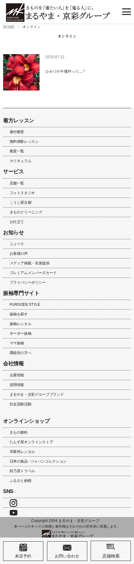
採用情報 (17, 385)
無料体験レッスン (24, 141)
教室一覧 (17, 151)
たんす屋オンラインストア (31, 442)
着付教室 (17, 132)
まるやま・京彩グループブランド (37, 394)
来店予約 (23, 556)
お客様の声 (19, 253)
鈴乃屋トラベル (22, 471)
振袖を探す (19, 314)
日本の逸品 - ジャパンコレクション (38, 461)
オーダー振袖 (20, 333)
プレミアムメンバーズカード (33, 273)
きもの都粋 (19, 432)
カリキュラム (20, 161)
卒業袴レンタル (22, 452)
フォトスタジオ (22, 193)
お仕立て (17, 222)
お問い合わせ (67, 556)
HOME (9, 27)
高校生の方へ (20, 353)
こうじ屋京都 (20, 202)
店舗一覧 (17, 183)
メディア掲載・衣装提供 (30, 263)
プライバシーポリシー (28, 282)
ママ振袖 (17, 343)
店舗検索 (111, 556)
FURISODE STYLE (25, 304)
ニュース (17, 244)
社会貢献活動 (20, 404)
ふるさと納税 (20, 480)
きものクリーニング (26, 212)
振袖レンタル (20, 324)
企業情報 (17, 375)
